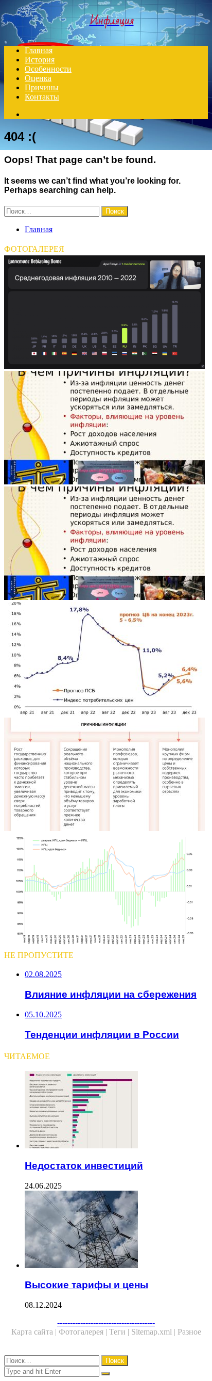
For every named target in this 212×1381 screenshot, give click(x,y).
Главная (38, 50)
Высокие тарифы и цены (86, 1284)
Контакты (42, 96)
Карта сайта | (35, 1331)
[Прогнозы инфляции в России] (106, 660)
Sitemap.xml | (154, 1331)
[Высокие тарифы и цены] (116, 1230)
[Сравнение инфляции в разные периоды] (106, 313)
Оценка (38, 78)
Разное (189, 1331)
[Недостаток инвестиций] (116, 1110)
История (40, 59)
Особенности (48, 68)
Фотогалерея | (84, 1331)
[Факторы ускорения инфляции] (106, 775)
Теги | (120, 1331)
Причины (42, 87)
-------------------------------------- (106, 1322)
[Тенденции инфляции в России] (106, 891)
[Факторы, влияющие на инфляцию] (106, 428)
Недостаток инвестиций (84, 1165)
